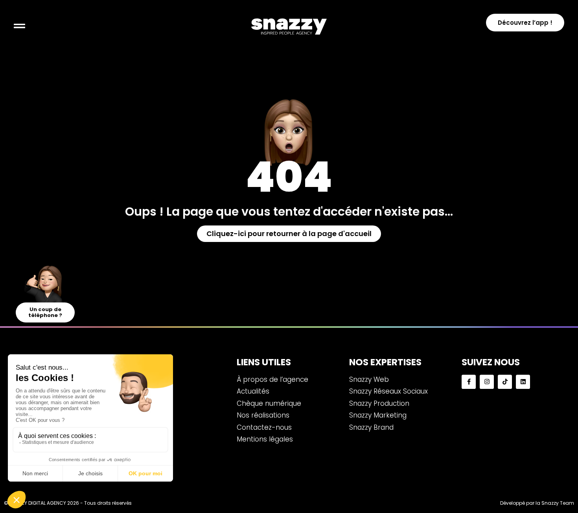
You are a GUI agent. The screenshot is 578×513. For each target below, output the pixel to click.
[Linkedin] (523, 382)
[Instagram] (487, 382)
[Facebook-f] (469, 382)
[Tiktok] (505, 382)
